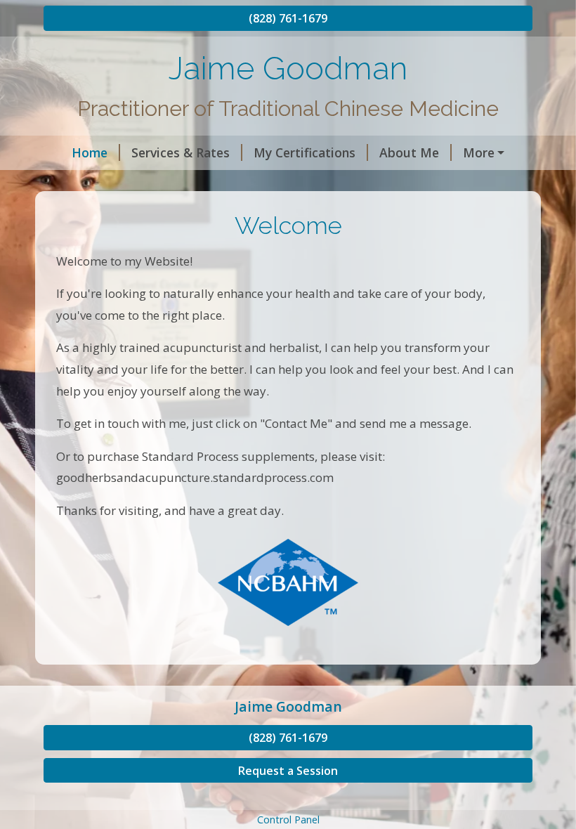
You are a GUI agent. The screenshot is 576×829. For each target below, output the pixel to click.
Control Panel (288, 819)
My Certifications (304, 152)
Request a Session (288, 770)
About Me (409, 152)
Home (89, 152)
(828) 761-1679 (288, 18)
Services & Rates (180, 152)
